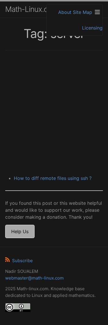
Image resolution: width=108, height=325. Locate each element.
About (64, 12)
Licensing (92, 28)
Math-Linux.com (31, 9)
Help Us (20, 231)
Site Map (82, 12)
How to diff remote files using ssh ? (53, 178)
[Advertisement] (54, 113)
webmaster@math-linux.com (34, 278)
